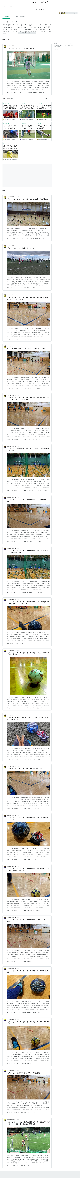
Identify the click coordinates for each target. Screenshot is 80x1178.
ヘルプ (66, 45)
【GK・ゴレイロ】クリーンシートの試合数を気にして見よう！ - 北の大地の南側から (27, 107)
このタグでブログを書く (71, 13)
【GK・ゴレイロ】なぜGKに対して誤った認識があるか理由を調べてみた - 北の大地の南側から (10, 107)
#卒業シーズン (30, 439)
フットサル (25, 27)
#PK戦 (40, 92)
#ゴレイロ (35, 92)
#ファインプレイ (37, 910)
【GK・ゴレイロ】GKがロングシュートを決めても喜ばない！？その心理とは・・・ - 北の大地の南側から (44, 107)
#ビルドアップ (36, 759)
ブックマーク (6, 103)
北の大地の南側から (11, 45)
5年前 (18, 1119)
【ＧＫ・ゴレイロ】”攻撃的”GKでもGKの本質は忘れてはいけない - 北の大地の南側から (27, 127)
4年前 (18, 446)
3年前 (18, 45)
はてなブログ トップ (8, 6)
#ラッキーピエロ (37, 287)
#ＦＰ (42, 439)
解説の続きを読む (26, 33)
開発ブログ (70, 45)
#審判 (45, 490)
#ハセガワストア (37, 1012)
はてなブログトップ (58, 46)
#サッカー (16, 92)
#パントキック (36, 388)
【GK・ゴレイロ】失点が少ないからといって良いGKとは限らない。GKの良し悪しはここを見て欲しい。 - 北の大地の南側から (10, 147)
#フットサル (10, 92)
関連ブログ (23, 16)
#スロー (43, 708)
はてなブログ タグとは (59, 45)
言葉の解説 (6, 16)
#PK (44, 92)
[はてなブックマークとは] (12, 98)
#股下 (38, 808)
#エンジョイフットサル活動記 (34, 541)
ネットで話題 (14, 16)
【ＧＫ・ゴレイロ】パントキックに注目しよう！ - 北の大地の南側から (44, 127)
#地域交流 (35, 238)
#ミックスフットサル (32, 490)
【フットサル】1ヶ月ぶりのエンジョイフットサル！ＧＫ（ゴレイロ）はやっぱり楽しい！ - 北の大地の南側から (10, 127)
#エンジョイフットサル (26, 92)
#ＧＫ (28, 808)
